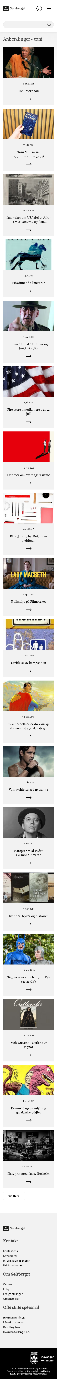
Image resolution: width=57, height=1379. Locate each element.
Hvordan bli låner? (14, 1317)
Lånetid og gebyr (13, 1322)
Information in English (16, 1260)
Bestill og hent (12, 1327)
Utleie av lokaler (13, 1265)
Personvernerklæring (16, 1371)
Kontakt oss (10, 1251)
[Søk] (49, 24)
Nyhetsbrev (10, 1256)
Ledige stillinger (13, 1294)
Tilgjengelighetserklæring (38, 1371)
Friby (6, 1289)
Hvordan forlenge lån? (16, 1332)
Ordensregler (11, 1298)
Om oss (7, 1284)
